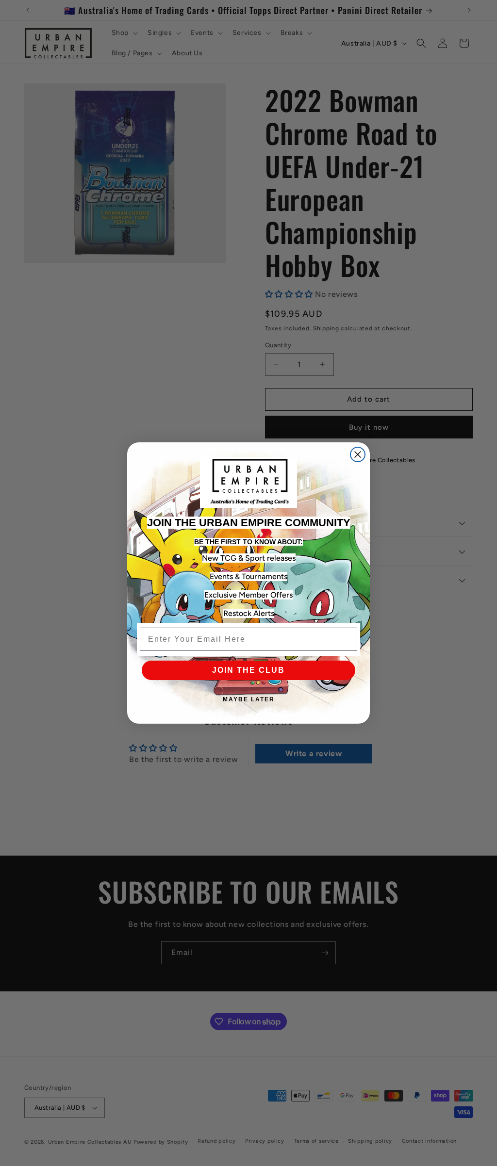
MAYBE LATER (249, 699)
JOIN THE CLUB (248, 670)
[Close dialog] (357, 454)
